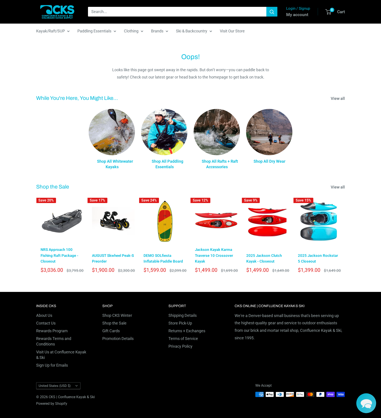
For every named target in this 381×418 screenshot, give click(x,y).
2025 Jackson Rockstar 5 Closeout (318, 258)
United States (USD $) (55, 386)
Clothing (131, 31)
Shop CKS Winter (117, 315)
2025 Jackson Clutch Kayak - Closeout (264, 258)
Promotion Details (118, 338)
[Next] (345, 237)
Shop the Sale (114, 323)
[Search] (271, 12)
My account (297, 14)
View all (338, 98)
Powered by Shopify (51, 403)
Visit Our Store (232, 31)
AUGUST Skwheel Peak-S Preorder (113, 258)
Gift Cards (111, 330)
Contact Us (46, 323)
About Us (44, 315)
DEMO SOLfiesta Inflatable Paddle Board (163, 258)
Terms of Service (183, 338)
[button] (366, 403)
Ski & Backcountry (191, 31)
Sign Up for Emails (52, 365)
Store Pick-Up (180, 323)
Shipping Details (182, 315)
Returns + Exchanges (186, 330)
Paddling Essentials (94, 31)
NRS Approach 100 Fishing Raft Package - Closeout (59, 255)
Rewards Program (52, 330)
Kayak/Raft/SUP (50, 31)
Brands (157, 31)
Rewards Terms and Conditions (53, 341)
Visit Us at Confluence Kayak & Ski (61, 355)
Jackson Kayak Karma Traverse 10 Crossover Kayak (214, 255)
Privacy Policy (180, 346)
